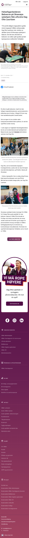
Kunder (3, 449)
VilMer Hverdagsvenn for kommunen (11, 338)
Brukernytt (4, 422)
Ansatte (3, 452)
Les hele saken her (14, 239)
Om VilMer (4, 446)
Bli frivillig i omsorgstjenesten (9, 384)
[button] (26, 4)
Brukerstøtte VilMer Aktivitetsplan (10, 488)
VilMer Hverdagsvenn (7, 368)
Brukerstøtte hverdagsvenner (9, 508)
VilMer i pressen (5, 408)
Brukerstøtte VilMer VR (7, 500)
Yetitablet (16, 132)
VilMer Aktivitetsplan (6, 335)
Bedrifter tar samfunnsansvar (9, 392)
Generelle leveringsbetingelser (8, 521)
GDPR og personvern (7, 470)
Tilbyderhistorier (5, 419)
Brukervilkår (4, 516)
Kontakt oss (4, 485)
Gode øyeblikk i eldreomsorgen (9, 414)
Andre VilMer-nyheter (7, 411)
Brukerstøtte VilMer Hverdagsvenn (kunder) (13, 491)
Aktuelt (3, 80)
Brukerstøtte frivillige (6, 505)
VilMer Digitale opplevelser (8, 347)
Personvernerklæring (6, 519)
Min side (18, 1)
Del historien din (14, 303)
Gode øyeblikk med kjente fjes (9, 428)
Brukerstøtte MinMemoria (8, 494)
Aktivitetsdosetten (6, 353)
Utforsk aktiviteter (6, 341)
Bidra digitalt (4, 389)
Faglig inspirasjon (6, 425)
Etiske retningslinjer (6, 464)
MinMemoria (4, 344)
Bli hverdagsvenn (5, 386)
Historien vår (4, 458)
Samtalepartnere (5, 467)
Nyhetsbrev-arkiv (5, 431)
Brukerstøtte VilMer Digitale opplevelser (12, 497)
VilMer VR (3, 350)
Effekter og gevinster (7, 455)
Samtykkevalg (4, 524)
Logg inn (25, 1)
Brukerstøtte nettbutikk (7, 503)
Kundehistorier (5, 416)
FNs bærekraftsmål (6, 461)
